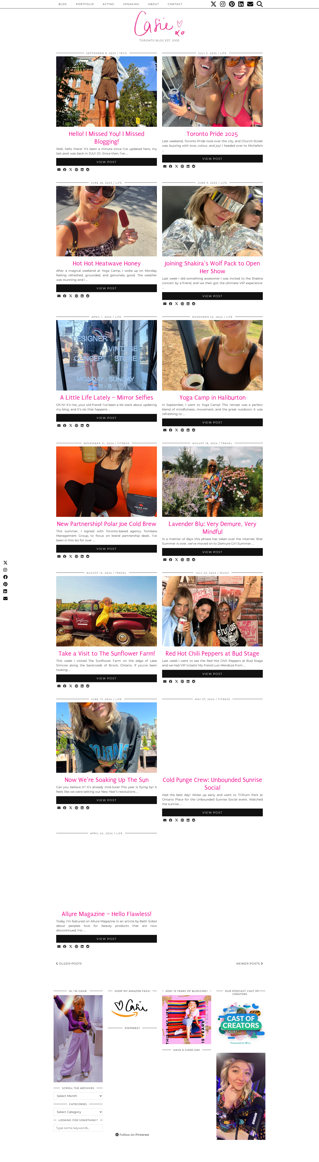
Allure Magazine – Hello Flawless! (106, 914)
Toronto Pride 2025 (212, 133)
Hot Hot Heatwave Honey (107, 263)
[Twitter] (213, 4)
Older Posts (70, 963)
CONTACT (175, 4)
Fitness (123, 443)
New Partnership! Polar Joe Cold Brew (106, 523)
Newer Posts (248, 963)
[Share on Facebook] (65, 170)
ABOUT (153, 4)
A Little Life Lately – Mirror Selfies (106, 397)
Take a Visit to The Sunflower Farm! (106, 653)
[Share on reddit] (88, 170)
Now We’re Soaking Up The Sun (107, 779)
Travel (226, 443)
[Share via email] (59, 170)
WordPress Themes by (242, 1157)
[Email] (250, 4)
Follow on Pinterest (134, 1135)
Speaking (131, 4)
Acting (109, 4)
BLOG (63, 4)
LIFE (223, 53)
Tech (123, 53)
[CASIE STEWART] (159, 20)
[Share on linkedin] (82, 170)
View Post (107, 162)
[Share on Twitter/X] (71, 170)
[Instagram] (223, 4)
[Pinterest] (232, 4)
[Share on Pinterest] (77, 170)
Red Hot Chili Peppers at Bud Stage (212, 653)
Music (224, 572)
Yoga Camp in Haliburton (212, 397)
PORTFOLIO (85, 4)
